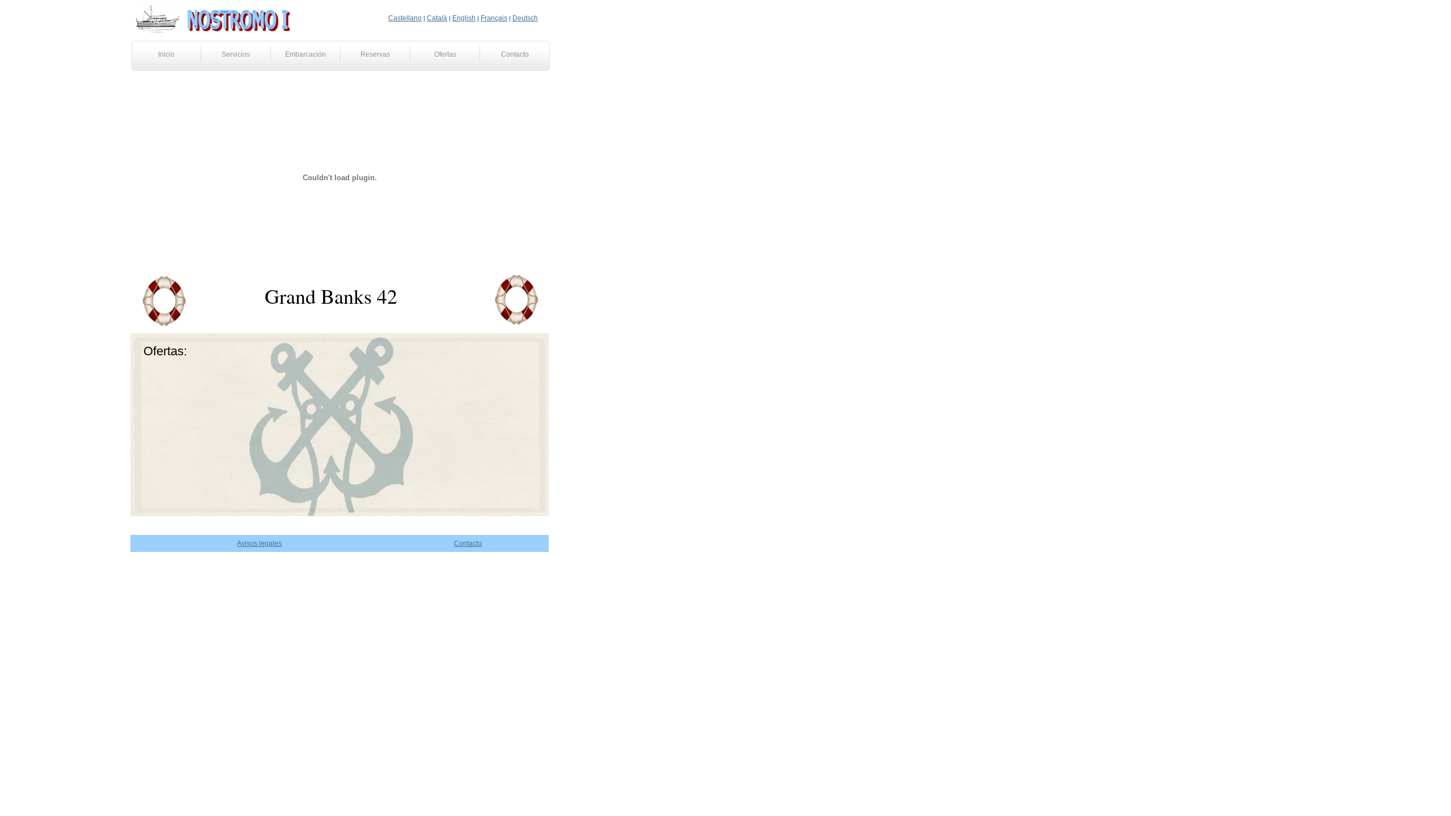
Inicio (166, 54)
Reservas (375, 54)
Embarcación (305, 54)
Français (494, 18)
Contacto (515, 54)
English (464, 18)
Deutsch (525, 18)
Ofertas (445, 54)
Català (437, 18)
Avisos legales (259, 543)
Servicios (236, 54)
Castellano (405, 18)
